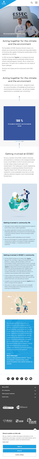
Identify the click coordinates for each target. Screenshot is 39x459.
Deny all (19, 450)
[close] (35, 430)
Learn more (5, 442)
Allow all (19, 446)
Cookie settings (19, 454)
